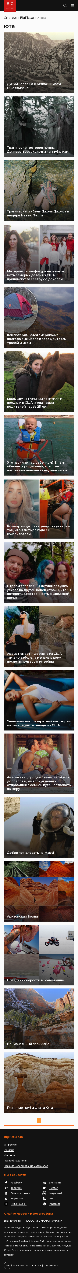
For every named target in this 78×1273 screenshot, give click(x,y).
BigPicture (28, 18)
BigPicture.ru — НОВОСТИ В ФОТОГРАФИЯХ (33, 1220)
